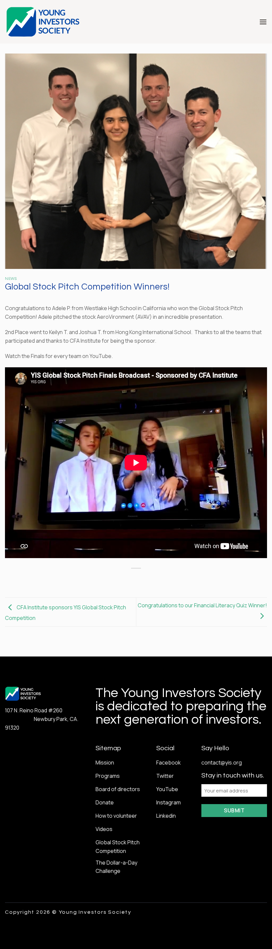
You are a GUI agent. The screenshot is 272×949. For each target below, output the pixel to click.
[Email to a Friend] (142, 579)
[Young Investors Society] (43, 22)
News (11, 279)
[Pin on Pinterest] (154, 579)
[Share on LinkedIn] (166, 579)
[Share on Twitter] (129, 579)
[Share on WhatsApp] (106, 579)
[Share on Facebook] (117, 579)
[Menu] (263, 22)
